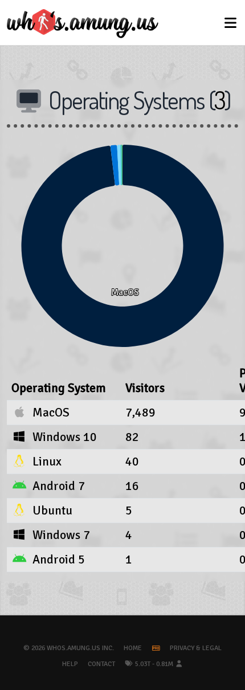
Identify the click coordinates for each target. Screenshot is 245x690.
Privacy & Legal (196, 648)
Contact (101, 664)
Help (70, 664)
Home (133, 648)
